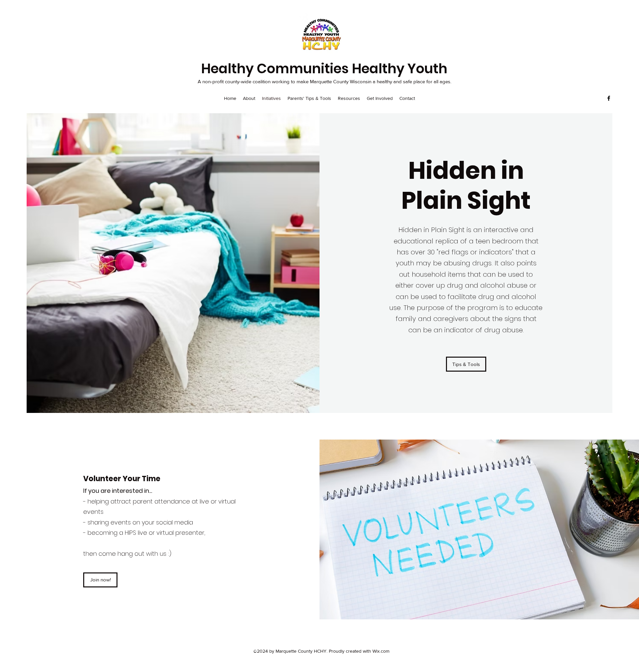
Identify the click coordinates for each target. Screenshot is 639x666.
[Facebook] (608, 98)
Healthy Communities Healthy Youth (324, 68)
